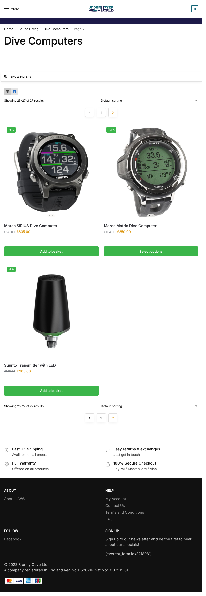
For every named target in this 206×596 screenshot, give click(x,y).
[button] (194, 8)
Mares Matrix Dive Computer (130, 225)
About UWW (14, 498)
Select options (150, 251)
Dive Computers (56, 29)
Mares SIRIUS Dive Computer (30, 225)
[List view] (14, 91)
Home (8, 29)
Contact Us (115, 505)
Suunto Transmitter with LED (30, 365)
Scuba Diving (29, 29)
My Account (115, 498)
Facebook (12, 539)
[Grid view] (7, 91)
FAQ (108, 519)
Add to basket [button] (51, 251)
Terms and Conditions (124, 512)
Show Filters (21, 76)
